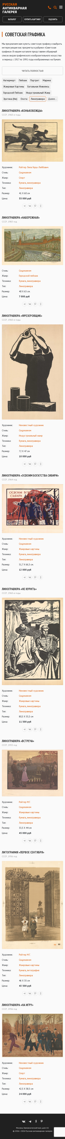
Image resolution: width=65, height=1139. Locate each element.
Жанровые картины (13, 86)
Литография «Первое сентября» (23, 852)
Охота (24, 98)
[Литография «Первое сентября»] (32, 905)
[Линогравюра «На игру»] (32, 1035)
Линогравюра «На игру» (17, 1005)
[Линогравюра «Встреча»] (32, 773)
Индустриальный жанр (38, 92)
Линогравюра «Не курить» (19, 589)
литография (33, 970)
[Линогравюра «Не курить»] (32, 641)
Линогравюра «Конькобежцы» (22, 111)
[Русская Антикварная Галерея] (15, 8)
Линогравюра (38, 98)
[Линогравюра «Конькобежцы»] (32, 140)
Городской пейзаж (13, 92)
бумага (22, 182)
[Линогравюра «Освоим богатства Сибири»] (32, 508)
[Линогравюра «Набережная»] (32, 245)
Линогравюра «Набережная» (21, 217)
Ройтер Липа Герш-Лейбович (33, 167)
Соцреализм (25, 172)
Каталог (12, 19)
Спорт (22, 177)
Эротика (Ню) (10, 98)
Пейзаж (23, 80)
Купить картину (32, 19)
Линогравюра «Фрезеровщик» (22, 316)
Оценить (52, 19)
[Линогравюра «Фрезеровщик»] (32, 372)
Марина (47, 80)
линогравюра (34, 182)
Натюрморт (9, 80)
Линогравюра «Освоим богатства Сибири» (30, 475)
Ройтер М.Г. (25, 802)
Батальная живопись (38, 86)
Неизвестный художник (31, 425)
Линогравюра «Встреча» (18, 741)
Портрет (34, 80)
